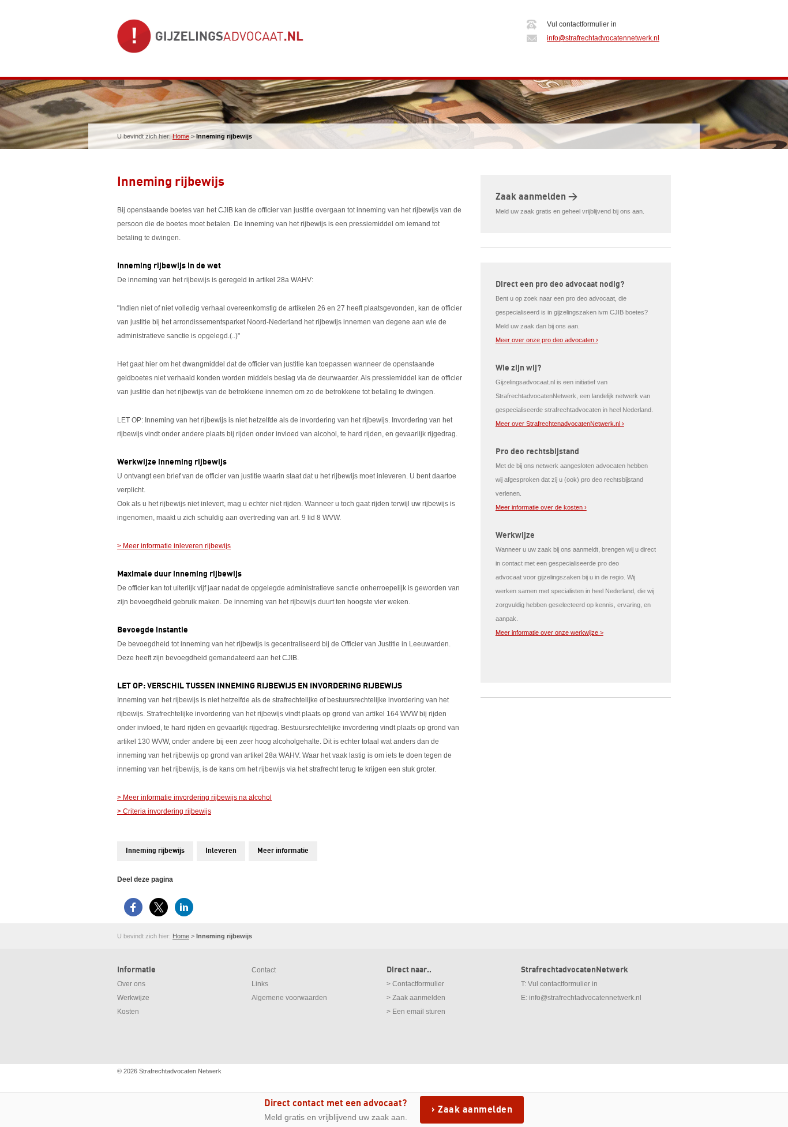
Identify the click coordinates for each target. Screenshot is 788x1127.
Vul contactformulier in (563, 984)
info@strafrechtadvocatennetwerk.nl (603, 38)
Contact (264, 970)
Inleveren (221, 851)
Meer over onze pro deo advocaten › (547, 339)
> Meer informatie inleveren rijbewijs (174, 546)
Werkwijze (133, 998)
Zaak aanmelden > (536, 197)
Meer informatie (283, 851)
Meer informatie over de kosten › (541, 507)
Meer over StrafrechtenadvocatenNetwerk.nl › (560, 423)
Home (180, 136)
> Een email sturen (416, 1012)
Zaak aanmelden (475, 1109)
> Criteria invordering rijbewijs (164, 811)
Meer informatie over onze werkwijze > (549, 632)
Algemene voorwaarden (289, 998)
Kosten (128, 1012)
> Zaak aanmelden (416, 998)
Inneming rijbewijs (155, 851)
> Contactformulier (415, 984)
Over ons (131, 984)
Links (260, 984)
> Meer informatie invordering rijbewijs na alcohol (194, 797)
